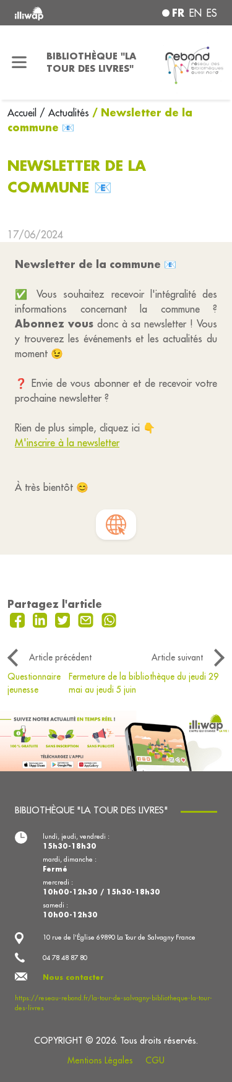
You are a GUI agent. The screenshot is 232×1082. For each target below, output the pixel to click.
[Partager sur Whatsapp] (109, 619)
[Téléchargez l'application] (116, 740)
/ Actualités (64, 112)
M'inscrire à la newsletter (67, 442)
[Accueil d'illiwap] (52, 12)
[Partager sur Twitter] (64, 619)
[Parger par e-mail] (87, 619)
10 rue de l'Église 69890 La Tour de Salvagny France (119, 937)
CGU (155, 1060)
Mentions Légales (100, 1060)
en (195, 13)
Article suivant (177, 657)
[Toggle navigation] (19, 62)
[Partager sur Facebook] (18, 619)
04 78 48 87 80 (65, 957)
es (212, 13)
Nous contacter (73, 977)
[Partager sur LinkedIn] (41, 619)
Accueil (23, 112)
